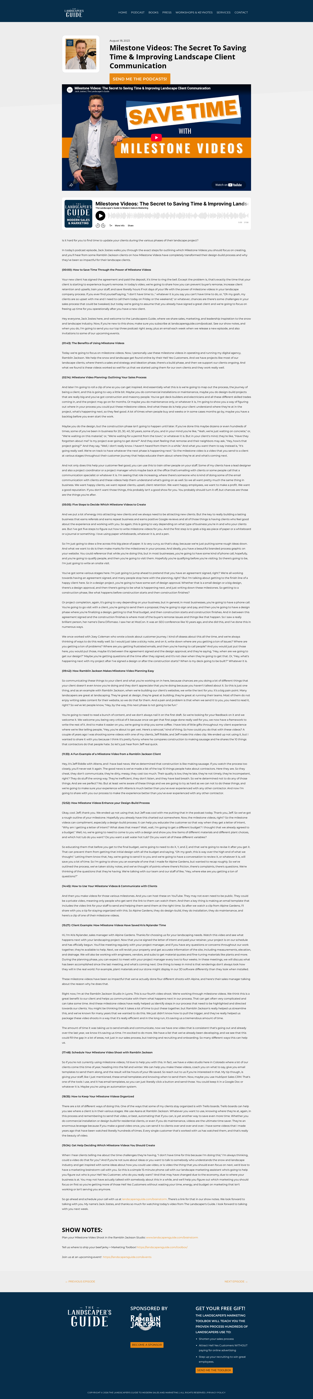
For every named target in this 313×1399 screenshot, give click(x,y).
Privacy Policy (216, 1392)
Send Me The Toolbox (214, 1370)
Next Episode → (236, 1281)
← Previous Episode (80, 1281)
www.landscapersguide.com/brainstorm (172, 1237)
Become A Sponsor (147, 1344)
